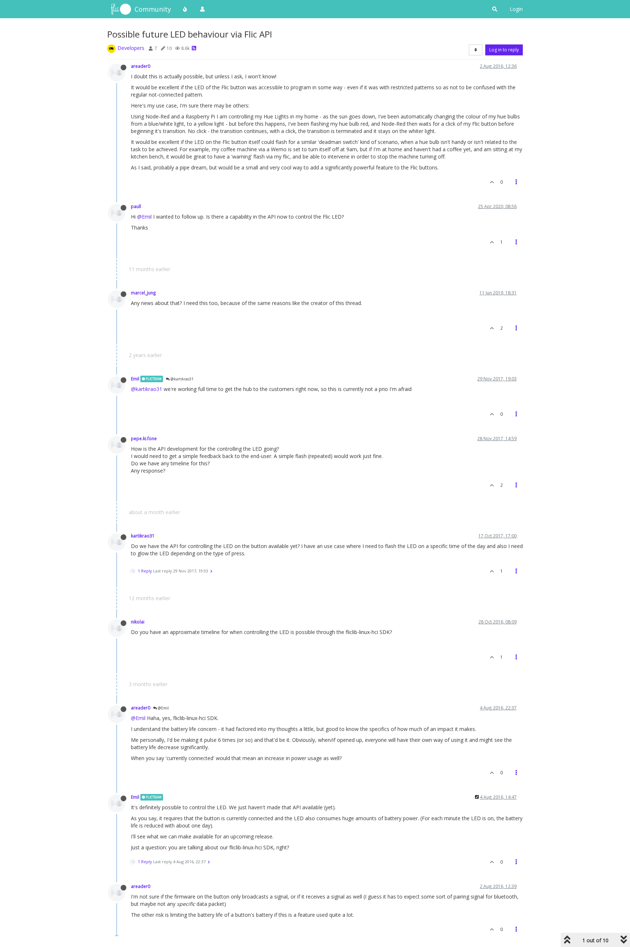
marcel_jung (143, 293)
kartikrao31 (143, 536)
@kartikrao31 (182, 378)
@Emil (144, 216)
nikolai (137, 622)
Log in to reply (504, 50)
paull (136, 206)
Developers (130, 47)
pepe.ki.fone (144, 438)
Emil (135, 378)
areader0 (140, 66)
